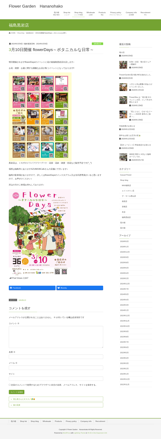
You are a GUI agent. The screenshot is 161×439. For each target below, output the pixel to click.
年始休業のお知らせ (127, 126)
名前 (12, 352)
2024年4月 (124, 300)
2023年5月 (124, 353)
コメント (14, 323)
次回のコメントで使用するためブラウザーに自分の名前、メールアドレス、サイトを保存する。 (54, 385)
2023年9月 (124, 331)
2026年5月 (124, 241)
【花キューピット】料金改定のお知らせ (135, 145)
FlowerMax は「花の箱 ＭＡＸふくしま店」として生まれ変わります (140, 99)
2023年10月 (125, 326)
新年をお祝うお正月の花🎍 (130, 135)
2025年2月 (124, 278)
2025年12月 (125, 252)
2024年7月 (124, 289)
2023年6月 (124, 347)
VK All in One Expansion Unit (97, 433)
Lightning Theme (79, 433)
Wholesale (47, 421)
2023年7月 (124, 342)
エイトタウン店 (128, 191)
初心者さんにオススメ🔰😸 (24, 399)
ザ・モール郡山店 (129, 196)
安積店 (124, 207)
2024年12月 (125, 284)
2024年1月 (124, 310)
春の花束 (16, 405)
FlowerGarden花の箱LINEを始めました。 (135, 75)
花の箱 (122, 223)
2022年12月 (125, 379)
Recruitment (100, 421)
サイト (12, 374)
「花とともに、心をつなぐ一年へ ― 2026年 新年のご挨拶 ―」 (140, 113)
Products (58, 421)
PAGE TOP (155, 423)
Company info (86, 421)
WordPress (66, 433)
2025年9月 (124, 257)
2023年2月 (124, 369)
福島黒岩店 (97, 44)
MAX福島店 (126, 185)
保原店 (124, 201)
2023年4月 (124, 358)
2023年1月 (124, 374)
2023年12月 (125, 316)
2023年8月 (124, 337)
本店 (123, 212)
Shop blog (124, 180)
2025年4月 (124, 273)
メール (13, 363)
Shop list (23, 421)
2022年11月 (124, 384)
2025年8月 (124, 263)
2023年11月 (124, 321)
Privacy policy (71, 421)
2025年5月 (124, 268)
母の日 (122, 52)
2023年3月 (124, 363)
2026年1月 (124, 247)
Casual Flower (126, 175)
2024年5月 (124, 294)
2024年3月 (124, 305)
